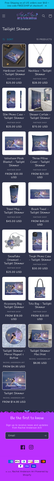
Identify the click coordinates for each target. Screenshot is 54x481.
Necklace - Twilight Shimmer (40, 72)
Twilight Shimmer (14, 393)
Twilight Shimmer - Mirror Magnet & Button (14, 354)
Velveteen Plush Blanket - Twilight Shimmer (14, 162)
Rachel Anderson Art (23, 471)
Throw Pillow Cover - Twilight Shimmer (40, 162)
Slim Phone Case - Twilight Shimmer (14, 116)
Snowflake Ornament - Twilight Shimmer (14, 260)
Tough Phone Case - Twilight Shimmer (40, 258)
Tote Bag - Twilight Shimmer (40, 305)
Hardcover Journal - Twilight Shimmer (14, 72)
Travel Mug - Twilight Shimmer (14, 211)
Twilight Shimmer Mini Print (40, 352)
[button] (3, 16)
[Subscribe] (45, 435)
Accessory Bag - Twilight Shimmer (14, 305)
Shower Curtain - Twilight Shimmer (40, 116)
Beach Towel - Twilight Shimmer (40, 211)
